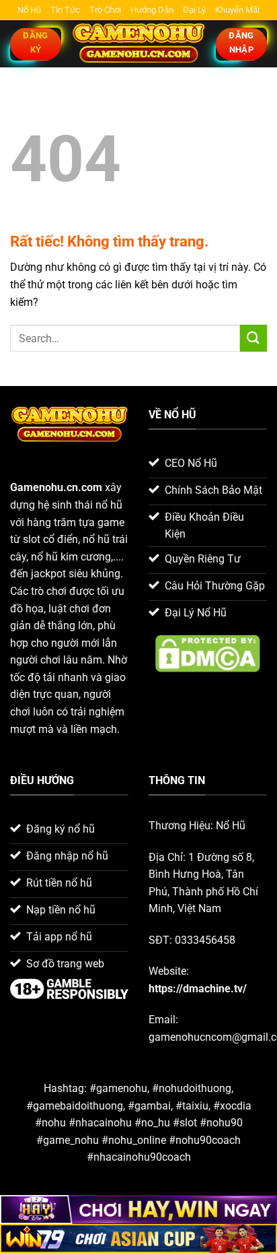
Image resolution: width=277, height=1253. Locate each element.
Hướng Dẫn (151, 10)
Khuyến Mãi (237, 10)
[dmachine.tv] (138, 44)
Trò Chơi (105, 10)
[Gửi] (253, 338)
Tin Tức (65, 10)
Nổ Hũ (29, 10)
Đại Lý (194, 10)
